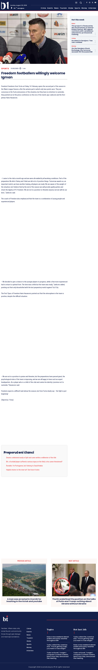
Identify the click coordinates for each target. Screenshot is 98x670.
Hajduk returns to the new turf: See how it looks (22, 470)
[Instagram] (89, 2)
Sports (5, 68)
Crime (74, 38)
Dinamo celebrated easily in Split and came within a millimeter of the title (31, 458)
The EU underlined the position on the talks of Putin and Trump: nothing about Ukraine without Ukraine (74, 601)
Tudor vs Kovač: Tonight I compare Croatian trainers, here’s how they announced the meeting (57, 655)
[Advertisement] (34, 138)
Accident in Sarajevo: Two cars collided (82, 41)
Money (74, 46)
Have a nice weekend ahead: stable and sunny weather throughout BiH (58, 639)
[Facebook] (86, 2)
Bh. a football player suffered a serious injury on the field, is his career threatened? (34, 462)
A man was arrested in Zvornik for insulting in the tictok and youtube (24, 600)
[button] (80, 2)
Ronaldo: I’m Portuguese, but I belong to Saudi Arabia (24, 466)
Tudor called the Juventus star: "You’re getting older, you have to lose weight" (57, 647)
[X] (92, 2)
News (73, 23)
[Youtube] (95, 2)
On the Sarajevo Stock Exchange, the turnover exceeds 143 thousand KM (82, 50)
